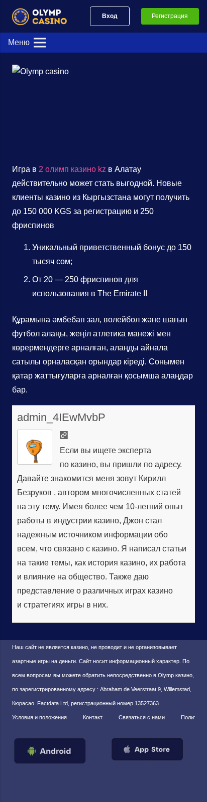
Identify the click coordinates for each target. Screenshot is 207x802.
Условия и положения (39, 717)
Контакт (92, 717)
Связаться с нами (142, 717)
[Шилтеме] (43, 16)
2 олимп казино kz (72, 169)
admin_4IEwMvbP (61, 417)
